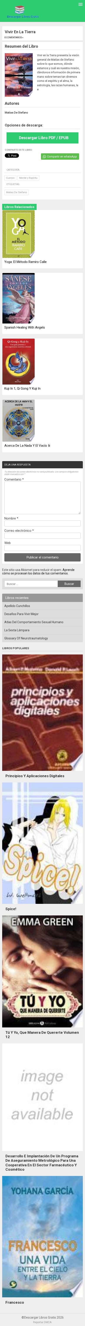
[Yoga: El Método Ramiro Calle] (18, 234)
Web (7, 543)
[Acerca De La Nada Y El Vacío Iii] (18, 421)
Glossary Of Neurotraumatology (26, 638)
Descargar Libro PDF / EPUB (43, 137)
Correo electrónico (19, 531)
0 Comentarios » (13, 37)
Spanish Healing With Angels (24, 327)
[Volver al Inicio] (22, 12)
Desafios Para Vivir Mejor (21, 614)
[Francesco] (42, 1298)
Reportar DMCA (42, 1322)
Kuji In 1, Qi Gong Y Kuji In (22, 388)
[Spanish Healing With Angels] (18, 298)
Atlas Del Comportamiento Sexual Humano (33, 622)
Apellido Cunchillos (17, 606)
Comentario (14, 479)
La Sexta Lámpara (16, 630)
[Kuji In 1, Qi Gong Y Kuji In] (18, 361)
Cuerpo (10, 178)
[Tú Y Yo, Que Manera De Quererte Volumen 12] (42, 1028)
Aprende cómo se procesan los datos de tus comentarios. (38, 571)
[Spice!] (42, 905)
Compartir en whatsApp (62, 156)
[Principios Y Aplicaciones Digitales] (42, 772)
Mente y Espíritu (28, 178)
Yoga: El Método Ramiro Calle (25, 262)
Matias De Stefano (16, 192)
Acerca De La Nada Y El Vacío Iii (27, 446)
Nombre (11, 518)
